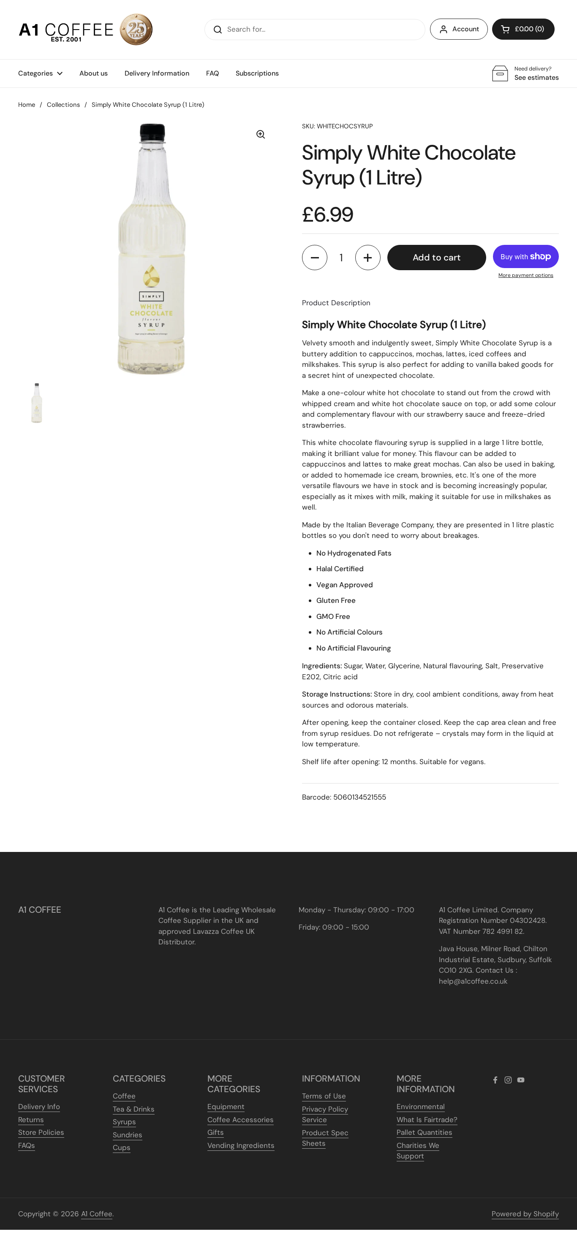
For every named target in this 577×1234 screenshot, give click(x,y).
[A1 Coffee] (85, 29)
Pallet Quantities (424, 1132)
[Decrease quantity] (314, 257)
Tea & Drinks (134, 1109)
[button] (523, 29)
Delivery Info (39, 1106)
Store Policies (41, 1132)
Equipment (226, 1106)
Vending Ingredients (241, 1145)
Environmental (421, 1106)
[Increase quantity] (368, 257)
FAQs (26, 1145)
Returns (31, 1119)
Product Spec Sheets (325, 1138)
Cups (122, 1147)
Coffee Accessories (240, 1119)
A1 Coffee (96, 1213)
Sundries (127, 1134)
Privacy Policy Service (325, 1114)
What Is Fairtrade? (427, 1119)
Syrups (124, 1121)
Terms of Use (324, 1096)
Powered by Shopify (525, 1213)
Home (26, 104)
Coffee (124, 1096)
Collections (63, 104)
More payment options (525, 275)
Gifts (215, 1132)
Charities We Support (418, 1151)
